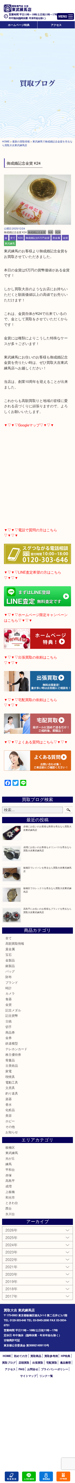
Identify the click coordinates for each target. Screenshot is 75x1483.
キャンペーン (63, 1476)
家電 (8, 1071)
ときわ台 (11, 1202)
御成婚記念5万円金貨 (38, 237)
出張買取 (37, 1362)
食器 (8, 999)
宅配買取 (51, 1362)
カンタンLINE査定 (29, 1476)
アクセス (56, 25)
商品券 (10, 1032)
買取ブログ (9, 1362)
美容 (8, 1115)
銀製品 (10, 966)
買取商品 (35, 1356)
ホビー (10, 1121)
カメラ (10, 993)
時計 (8, 988)
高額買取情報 (14, 943)
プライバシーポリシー (54, 1369)
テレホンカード (16, 1049)
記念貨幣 (11, 1015)
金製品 (10, 960)
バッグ (10, 971)
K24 (20, 237)
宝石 (8, 954)
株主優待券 (13, 1054)
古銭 (8, 1021)
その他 (10, 1126)
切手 (8, 1026)
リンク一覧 (46, 1376)
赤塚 (8, 1175)
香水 (8, 1104)
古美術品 (11, 1065)
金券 (8, 1037)
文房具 (10, 1087)
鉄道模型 (11, 1043)
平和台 (10, 1169)
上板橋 (10, 1191)
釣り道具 (11, 1093)
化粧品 (10, 1110)
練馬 (8, 1164)
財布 (8, 977)
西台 (8, 1208)
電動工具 (11, 1082)
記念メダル (13, 1010)
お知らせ (11, 1132)
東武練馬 (10, 243)
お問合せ (32, 1369)
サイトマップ (28, 1376)
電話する (12, 1476)
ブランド (11, 982)
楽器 (8, 1099)
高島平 (10, 1180)
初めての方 (21, 1356)
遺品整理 (65, 1362)
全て (12, 237)
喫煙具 (10, 1076)
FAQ (21, 1369)
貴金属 (56, 237)
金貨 (65, 237)
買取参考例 (51, 1356)
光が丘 (10, 1158)
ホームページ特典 (19, 25)
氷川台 (10, 1214)
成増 (8, 1186)
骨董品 (10, 1060)
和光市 (10, 1197)
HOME (7, 1356)
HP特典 (65, 1356)
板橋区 (10, 1147)
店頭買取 (24, 1362)
